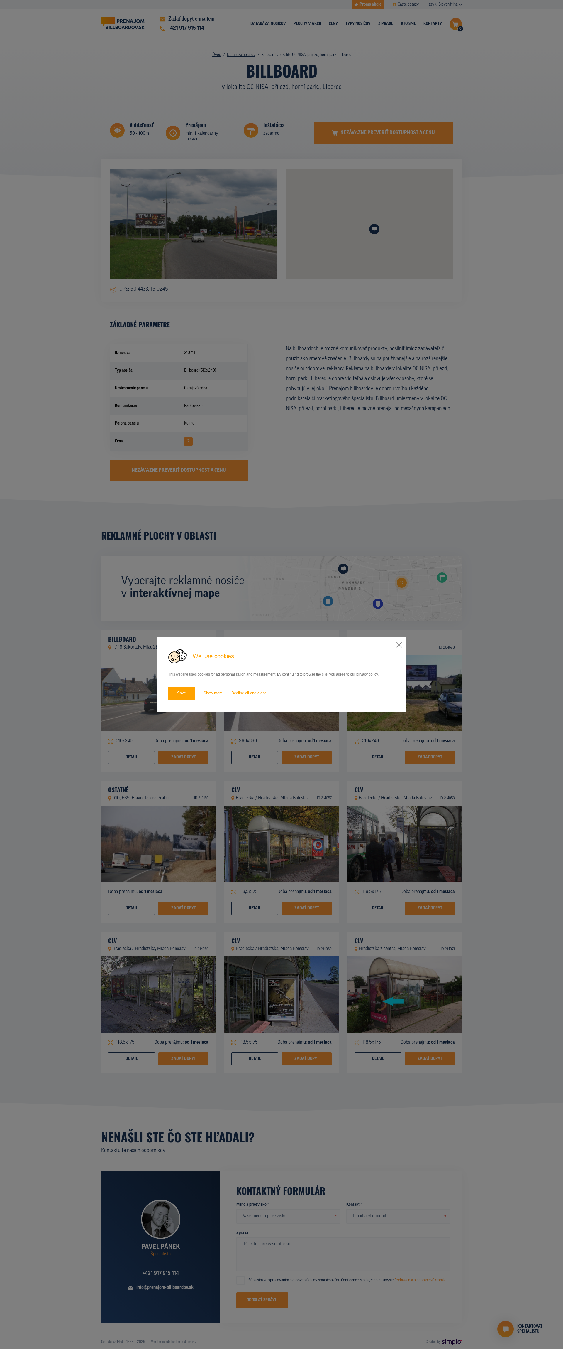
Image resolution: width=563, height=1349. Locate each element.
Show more (213, 693)
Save (181, 693)
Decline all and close (249, 693)
